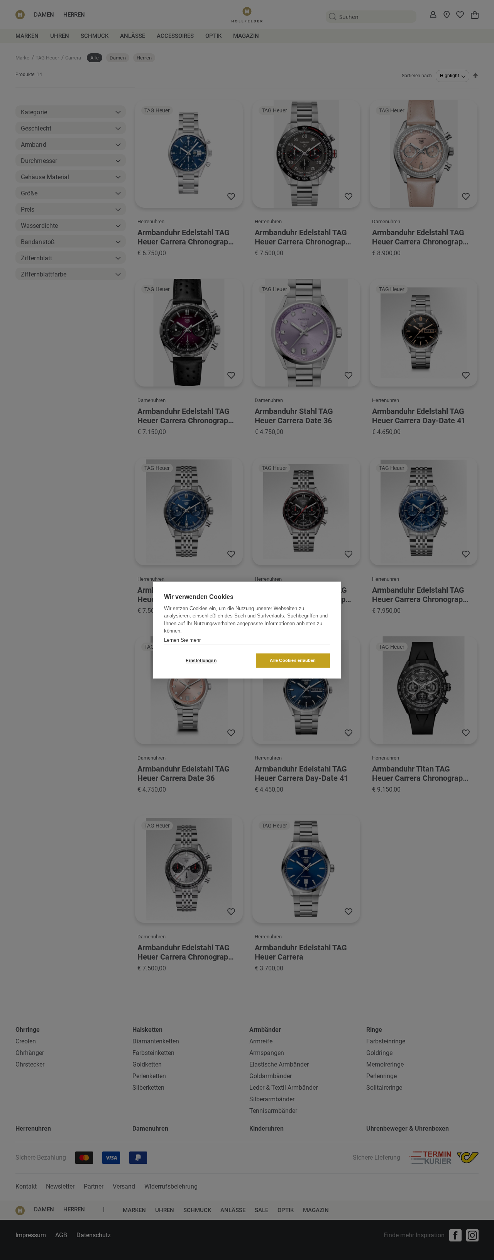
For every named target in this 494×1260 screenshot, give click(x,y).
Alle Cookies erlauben (293, 660)
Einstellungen (201, 660)
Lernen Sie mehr (182, 640)
